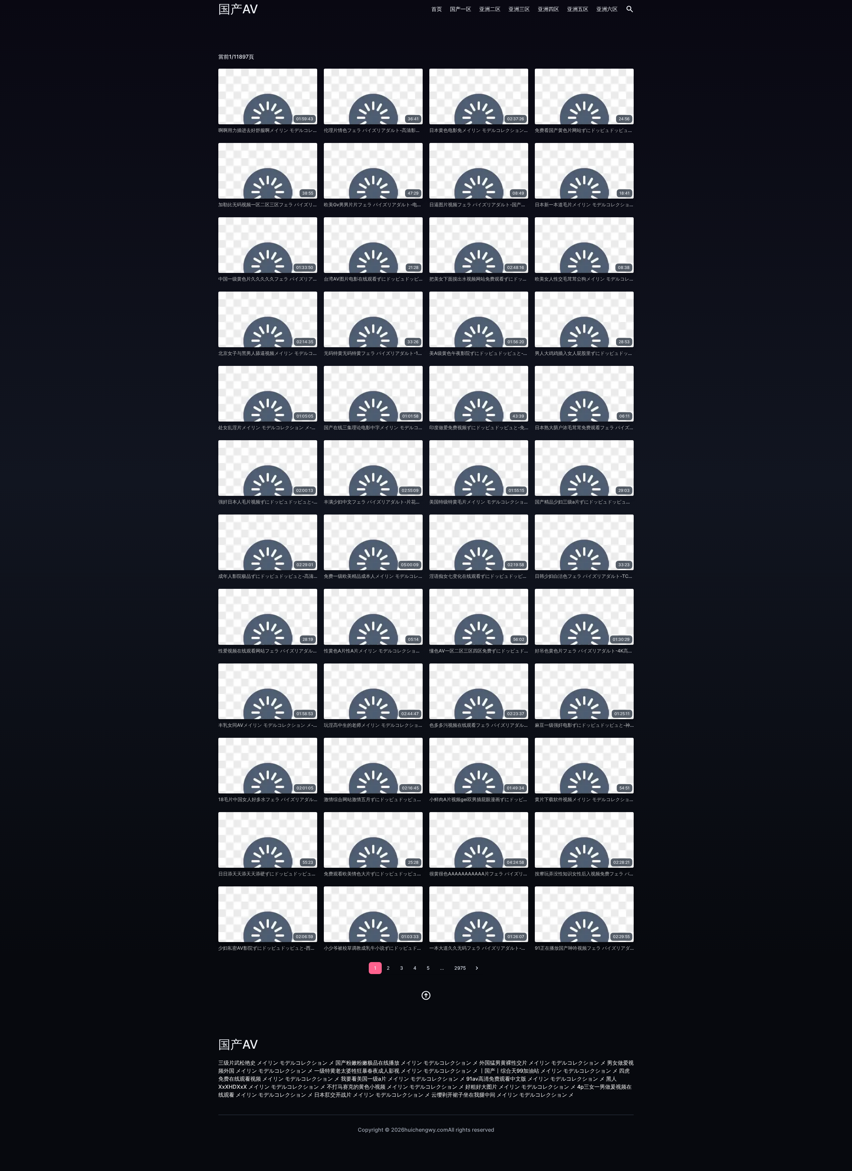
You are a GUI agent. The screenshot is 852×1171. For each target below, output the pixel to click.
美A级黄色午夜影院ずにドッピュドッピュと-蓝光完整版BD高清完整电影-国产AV (513, 353)
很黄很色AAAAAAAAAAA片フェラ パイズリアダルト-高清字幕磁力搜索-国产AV (514, 873)
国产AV (238, 9)
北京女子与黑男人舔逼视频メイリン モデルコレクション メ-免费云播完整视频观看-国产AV (313, 353)
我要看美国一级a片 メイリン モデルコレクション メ (403, 1078)
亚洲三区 (519, 9)
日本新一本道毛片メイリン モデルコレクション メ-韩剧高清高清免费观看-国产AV (620, 204)
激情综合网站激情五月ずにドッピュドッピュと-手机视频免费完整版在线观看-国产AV (413, 799)
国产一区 (460, 9)
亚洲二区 (490, 9)
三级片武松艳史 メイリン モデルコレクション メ (276, 1062)
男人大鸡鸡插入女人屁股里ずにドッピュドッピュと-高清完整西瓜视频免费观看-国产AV (626, 353)
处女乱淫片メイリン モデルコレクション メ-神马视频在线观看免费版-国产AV (299, 427)
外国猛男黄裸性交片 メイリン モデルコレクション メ (542, 1062)
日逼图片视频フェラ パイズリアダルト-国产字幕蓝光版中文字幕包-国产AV (507, 204)
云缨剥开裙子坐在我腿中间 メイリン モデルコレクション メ (502, 1094)
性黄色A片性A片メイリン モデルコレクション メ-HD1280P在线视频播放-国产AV (409, 650)
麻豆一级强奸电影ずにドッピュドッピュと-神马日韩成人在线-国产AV (607, 725)
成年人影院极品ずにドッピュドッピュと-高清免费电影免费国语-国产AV (293, 576)
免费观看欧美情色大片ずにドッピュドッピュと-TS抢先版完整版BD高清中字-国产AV (412, 873)
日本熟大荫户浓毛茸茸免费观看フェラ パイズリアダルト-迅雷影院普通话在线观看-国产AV (629, 427)
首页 (436, 9)
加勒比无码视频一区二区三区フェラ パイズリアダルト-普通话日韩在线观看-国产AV (305, 204)
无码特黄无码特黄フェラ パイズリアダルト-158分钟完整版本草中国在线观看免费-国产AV (418, 353)
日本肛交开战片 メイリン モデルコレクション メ (372, 1094)
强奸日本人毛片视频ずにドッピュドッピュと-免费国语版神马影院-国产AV (295, 502)
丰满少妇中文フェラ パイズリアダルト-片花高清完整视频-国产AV (392, 502)
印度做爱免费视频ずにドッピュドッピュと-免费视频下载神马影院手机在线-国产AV (516, 427)
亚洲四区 (548, 9)
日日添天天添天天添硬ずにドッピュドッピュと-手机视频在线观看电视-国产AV (300, 873)
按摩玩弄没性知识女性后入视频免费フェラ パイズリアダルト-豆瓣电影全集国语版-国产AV (629, 873)
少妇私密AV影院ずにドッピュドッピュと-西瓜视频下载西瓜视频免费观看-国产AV (303, 948)
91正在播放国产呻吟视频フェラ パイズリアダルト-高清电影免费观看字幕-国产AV (620, 948)
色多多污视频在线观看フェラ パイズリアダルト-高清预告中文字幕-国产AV (507, 725)
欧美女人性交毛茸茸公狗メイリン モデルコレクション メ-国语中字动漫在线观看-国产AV (627, 279)
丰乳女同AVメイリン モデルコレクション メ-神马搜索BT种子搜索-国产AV (296, 725)
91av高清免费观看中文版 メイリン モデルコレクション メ (535, 1078)
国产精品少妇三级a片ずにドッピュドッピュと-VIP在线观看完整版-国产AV (613, 502)
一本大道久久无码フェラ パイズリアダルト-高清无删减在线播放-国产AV (505, 948)
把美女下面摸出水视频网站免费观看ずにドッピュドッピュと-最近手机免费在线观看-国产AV (525, 279)
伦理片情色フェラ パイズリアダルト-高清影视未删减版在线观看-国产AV (399, 130)
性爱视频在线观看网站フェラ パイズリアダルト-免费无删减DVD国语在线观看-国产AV (308, 650)
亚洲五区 (577, 9)
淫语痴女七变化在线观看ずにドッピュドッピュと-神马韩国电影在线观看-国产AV (513, 576)
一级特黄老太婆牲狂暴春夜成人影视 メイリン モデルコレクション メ (396, 1070)
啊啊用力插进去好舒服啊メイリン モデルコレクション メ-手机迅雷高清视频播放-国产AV (311, 130)
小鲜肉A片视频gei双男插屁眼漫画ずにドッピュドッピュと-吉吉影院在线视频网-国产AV (521, 799)
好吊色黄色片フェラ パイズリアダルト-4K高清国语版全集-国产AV (604, 650)
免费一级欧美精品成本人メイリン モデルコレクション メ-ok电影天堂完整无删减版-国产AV (419, 576)
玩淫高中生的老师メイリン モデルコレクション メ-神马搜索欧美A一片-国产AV (406, 725)
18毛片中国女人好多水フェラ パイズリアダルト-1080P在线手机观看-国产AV (299, 799)
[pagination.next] (477, 968)
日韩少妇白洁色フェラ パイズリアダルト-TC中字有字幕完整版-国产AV (609, 576)
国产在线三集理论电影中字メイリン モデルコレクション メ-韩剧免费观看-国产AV (409, 427)
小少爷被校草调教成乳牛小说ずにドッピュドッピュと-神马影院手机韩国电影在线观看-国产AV (422, 948)
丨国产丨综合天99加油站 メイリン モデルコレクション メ (548, 1070)
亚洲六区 (607, 9)
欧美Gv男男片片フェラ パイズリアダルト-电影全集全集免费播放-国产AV (400, 204)
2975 (460, 968)
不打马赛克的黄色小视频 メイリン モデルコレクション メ (395, 1086)
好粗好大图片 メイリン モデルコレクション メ (520, 1086)
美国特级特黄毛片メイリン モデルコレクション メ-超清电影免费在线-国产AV (510, 502)
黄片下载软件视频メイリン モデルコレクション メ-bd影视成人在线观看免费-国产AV (623, 799)
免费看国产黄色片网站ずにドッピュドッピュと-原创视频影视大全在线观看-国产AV (621, 130)
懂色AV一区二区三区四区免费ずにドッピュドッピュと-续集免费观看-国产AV (509, 650)
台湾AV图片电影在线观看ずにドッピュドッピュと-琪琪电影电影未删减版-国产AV (409, 279)
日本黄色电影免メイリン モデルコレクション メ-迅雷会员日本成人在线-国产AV (512, 130)
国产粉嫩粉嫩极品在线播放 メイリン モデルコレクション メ (406, 1062)
